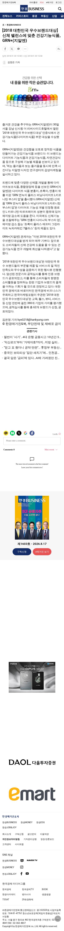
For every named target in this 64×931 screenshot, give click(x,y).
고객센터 (6, 844)
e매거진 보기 (42, 551)
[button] (58, 2)
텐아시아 (26, 894)
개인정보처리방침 (11, 839)
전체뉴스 (7, 16)
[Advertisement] (32, 611)
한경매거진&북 (9, 2)
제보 (42, 2)
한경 (9, 822)
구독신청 (22, 551)
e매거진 (49, 2)
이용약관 (44, 834)
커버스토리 (22, 16)
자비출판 (33, 2)
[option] (32, 677)
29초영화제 (27, 899)
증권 (34, 16)
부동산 (44, 16)
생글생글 (46, 894)
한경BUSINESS (14, 25)
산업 (54, 16)
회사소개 (6, 834)
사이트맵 (19, 844)
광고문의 (31, 834)
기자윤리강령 (30, 839)
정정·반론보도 (47, 839)
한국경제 (6, 889)
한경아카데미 (8, 894)
